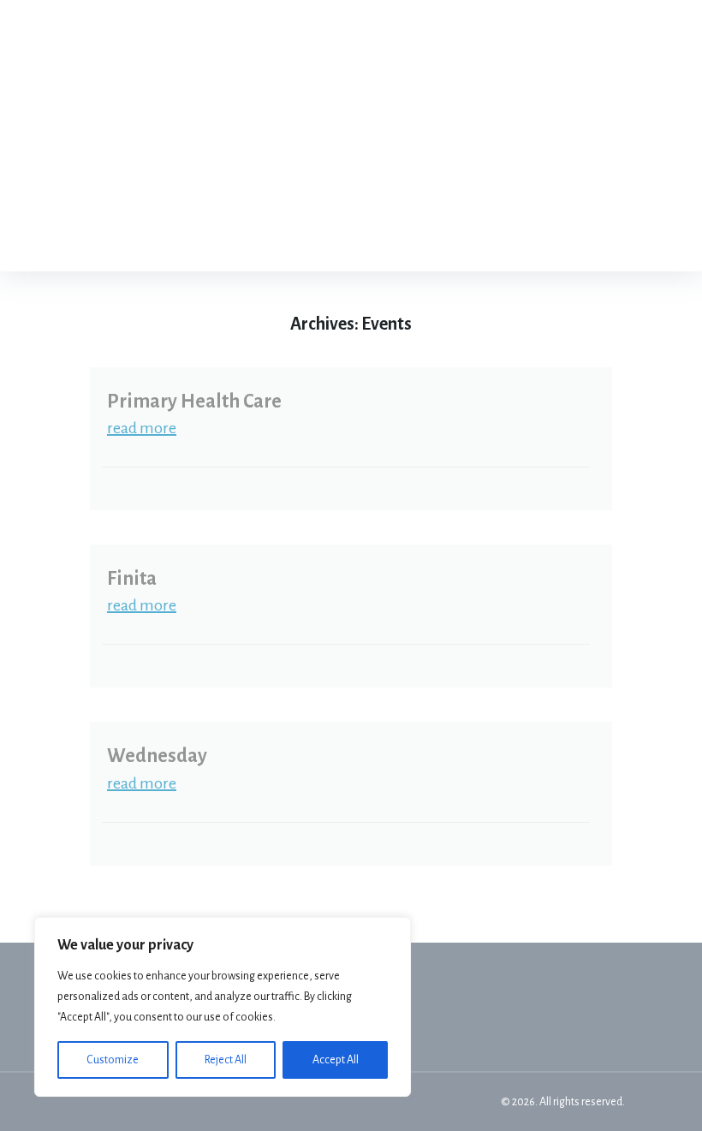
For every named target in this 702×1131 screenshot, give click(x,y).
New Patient (455, 169)
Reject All (226, 1060)
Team (588, 34)
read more (141, 428)
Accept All (335, 1060)
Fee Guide (446, 102)
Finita (132, 578)
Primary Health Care (194, 401)
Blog (556, 169)
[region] (222, 1007)
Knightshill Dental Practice (232, 136)
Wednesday (157, 756)
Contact (439, 237)
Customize (112, 1060)
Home (407, 34)
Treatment (492, 34)
